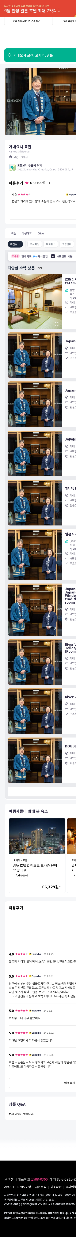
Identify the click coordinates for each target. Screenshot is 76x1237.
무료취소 (50, 244)
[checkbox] (53, 256)
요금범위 (66, 244)
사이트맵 (40, 1186)
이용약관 (55, 1186)
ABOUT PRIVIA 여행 (17, 1186)
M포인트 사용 (64, 256)
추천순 (13, 244)
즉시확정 (34, 244)
